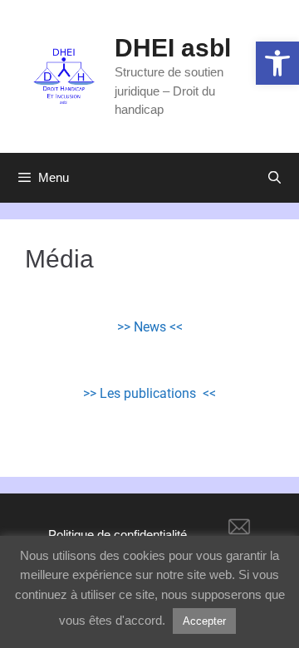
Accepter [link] (204, 621)
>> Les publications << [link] (149, 393)
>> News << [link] (150, 327)
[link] (277, 63)
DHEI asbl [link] (173, 47)
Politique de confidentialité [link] (117, 535)
